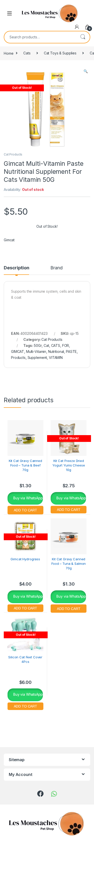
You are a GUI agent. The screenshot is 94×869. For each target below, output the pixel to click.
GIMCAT (17, 351)
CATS (55, 345)
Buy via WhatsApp (27, 498)
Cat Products (13, 154)
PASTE (71, 351)
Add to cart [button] (25, 509)
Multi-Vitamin (36, 351)
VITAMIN (56, 357)
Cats (26, 53)
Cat (46, 345)
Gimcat (9, 240)
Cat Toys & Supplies (60, 53)
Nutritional (56, 351)
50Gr (38, 345)
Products (18, 357)
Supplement (37, 357)
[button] (85, 71)
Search (83, 37)
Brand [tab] (56, 268)
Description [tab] (16, 268)
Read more (68, 509)
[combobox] (40, 37)
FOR (65, 345)
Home (8, 53)
